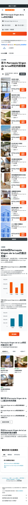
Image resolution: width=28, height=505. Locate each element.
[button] (26, 6)
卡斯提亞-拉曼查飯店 (10, 479)
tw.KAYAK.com (5, 478)
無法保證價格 (20, 490)
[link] (14, 334)
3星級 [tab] (14, 351)
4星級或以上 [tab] (5, 351)
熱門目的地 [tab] (17, 454)
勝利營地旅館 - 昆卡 (16, 207)
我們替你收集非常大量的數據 (10, 498)
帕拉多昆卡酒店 (15, 95)
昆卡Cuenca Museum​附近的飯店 (11, 463)
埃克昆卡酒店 (15, 79)
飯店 (10, 478)
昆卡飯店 (18, 479)
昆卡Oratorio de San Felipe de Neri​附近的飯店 (13, 466)
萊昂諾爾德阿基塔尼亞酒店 (18, 175)
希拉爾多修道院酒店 (16, 159)
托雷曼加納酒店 (15, 111)
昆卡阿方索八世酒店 (16, 143)
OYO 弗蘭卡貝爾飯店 (17, 224)
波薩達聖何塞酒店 (16, 191)
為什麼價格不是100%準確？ (9, 500)
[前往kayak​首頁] (9, 10)
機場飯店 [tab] (10, 454)
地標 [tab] (4, 454)
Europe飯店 (15, 478)
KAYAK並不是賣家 (7, 495)
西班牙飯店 (22, 478)
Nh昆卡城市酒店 (15, 127)
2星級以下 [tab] (22, 351)
